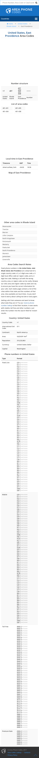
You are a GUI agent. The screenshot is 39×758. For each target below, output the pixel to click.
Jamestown (6, 256)
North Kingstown (8, 238)
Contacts (27, 752)
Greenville (6, 259)
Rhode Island (11, 26)
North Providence (8, 250)
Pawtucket (6, 247)
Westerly (5, 244)
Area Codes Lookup (14, 752)
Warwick (5, 253)
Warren (5, 232)
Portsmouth (6, 241)
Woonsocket (6, 226)
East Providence (26, 26)
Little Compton (7, 235)
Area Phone (22, 10)
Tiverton (5, 229)
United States (22, 24)
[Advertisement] (19, 60)
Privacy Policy (12, 755)
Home (11, 24)
